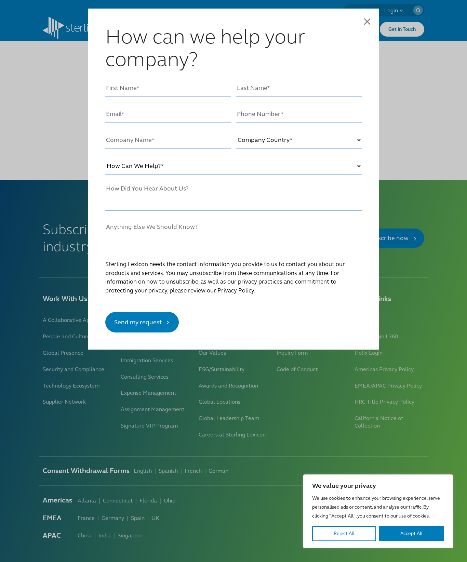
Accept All (411, 533)
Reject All (344, 533)
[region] (378, 511)
